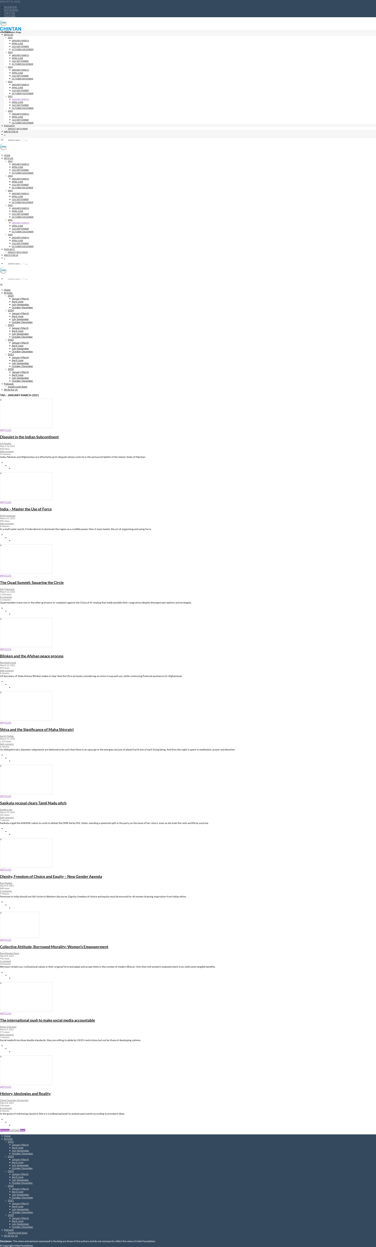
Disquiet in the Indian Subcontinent (29, 437)
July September (20, 61)
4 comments (6, 597)
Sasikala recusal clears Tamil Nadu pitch (33, 803)
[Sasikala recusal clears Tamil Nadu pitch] (26, 793)
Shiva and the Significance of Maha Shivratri (37, 729)
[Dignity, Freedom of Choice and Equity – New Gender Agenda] (26, 866)
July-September (20, 46)
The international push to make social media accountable (47, 1020)
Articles (8, 34)
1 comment (5, 961)
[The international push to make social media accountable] (26, 1010)
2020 (10, 111)
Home (7, 31)
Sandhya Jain (6, 809)
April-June (17, 43)
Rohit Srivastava (7, 515)
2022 (10, 81)
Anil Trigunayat (7, 589)
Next (22, 1130)
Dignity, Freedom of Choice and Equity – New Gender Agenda (51, 876)
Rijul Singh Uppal (8, 662)
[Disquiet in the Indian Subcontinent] (26, 427)
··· (4, 134)
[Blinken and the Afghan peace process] (26, 646)
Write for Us (11, 131)
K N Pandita (5, 443)
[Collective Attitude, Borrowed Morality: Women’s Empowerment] (19, 936)
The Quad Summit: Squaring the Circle (32, 582)
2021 (10, 96)
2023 (10, 67)
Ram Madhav (6, 883)
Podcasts (9, 125)
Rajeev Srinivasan (8, 1026)
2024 (10, 52)
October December (22, 64)
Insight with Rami (18, 128)
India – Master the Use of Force (26, 509)
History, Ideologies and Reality (25, 1093)
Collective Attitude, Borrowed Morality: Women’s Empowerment (54, 946)
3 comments (6, 891)
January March (20, 70)
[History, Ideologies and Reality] (26, 1083)
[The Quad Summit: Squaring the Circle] (26, 572)
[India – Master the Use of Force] (26, 499)
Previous (5, 1130)
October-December (22, 49)
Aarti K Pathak (7, 736)
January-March (20, 40)
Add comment (7, 451)
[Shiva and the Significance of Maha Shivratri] (26, 719)
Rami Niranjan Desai (9, 953)
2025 (10, 37)
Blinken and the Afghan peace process (31, 656)
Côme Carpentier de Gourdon (14, 1100)
